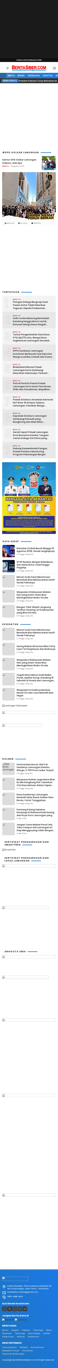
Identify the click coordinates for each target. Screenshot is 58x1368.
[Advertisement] (29, 29)
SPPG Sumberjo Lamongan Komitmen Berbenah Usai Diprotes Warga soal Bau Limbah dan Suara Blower (32, 354)
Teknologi (34, 75)
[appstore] (8, 1319)
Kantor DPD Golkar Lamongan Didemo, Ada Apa (19, 161)
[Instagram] (14, 1308)
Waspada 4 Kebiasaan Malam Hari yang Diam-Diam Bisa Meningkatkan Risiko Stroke (34, 594)
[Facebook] (4, 1308)
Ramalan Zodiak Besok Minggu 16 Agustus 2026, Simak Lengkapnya (36, 550)
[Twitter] (9, 1308)
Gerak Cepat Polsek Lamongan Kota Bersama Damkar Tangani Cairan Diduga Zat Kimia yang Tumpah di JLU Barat (31, 435)
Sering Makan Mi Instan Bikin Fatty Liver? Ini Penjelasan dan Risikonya (36, 648)
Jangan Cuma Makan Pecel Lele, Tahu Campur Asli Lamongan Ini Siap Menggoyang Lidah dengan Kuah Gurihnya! (35, 829)
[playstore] (21, 1319)
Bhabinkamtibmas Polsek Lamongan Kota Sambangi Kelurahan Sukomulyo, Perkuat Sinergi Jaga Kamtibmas (30, 370)
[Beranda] (3, 76)
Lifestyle (48, 75)
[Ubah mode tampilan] (7, 68)
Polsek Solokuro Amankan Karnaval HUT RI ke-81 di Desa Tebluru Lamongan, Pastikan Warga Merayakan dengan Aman (33, 402)
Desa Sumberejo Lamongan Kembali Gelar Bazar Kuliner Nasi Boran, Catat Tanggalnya (35, 797)
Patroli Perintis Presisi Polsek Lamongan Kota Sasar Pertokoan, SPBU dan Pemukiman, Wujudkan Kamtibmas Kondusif (32, 386)
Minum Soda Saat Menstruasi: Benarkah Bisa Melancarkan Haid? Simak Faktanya (36, 579)
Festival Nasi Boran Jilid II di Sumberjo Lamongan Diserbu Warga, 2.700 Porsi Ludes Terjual (35, 767)
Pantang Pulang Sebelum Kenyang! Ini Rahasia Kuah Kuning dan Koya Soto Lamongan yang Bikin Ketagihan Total (35, 814)
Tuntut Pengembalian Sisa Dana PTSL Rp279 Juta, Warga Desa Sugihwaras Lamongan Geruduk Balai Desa (31, 337)
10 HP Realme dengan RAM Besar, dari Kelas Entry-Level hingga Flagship (35, 564)
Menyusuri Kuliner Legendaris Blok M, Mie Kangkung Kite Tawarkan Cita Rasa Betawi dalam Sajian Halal (36, 784)
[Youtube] (19, 1308)
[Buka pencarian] (3, 68)
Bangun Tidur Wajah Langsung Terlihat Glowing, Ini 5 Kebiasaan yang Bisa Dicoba (35, 610)
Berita (11, 75)
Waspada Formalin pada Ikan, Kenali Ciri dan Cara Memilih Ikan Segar (35, 692)
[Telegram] (25, 1308)
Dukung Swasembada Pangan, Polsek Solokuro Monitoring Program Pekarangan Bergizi (30, 451)
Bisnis (21, 75)
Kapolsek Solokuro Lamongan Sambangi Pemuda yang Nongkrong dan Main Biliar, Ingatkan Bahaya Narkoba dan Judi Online (33, 419)
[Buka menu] (53, 69)
